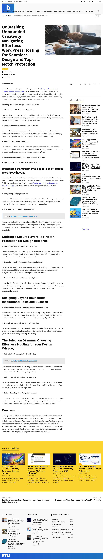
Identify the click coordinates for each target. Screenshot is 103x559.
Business (5, 69)
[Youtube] (89, 1)
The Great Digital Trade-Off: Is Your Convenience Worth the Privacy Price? (91, 189)
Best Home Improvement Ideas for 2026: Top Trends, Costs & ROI (91, 177)
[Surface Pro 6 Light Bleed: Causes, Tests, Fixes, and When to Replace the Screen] (75, 120)
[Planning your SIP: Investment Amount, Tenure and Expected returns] (75, 143)
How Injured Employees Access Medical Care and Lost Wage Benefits (40, 529)
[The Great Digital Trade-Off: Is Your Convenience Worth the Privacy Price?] (75, 189)
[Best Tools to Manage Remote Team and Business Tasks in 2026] (90, 459)
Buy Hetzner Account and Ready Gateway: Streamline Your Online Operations (25, 501)
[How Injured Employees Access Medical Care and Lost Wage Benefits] (29, 529)
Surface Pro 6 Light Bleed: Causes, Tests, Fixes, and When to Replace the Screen (90, 120)
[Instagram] (84, 1)
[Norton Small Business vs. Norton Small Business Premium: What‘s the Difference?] (75, 155)
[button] (98, 11)
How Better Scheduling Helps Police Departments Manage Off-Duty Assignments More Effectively (40, 540)
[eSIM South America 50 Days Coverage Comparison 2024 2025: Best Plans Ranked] (75, 109)
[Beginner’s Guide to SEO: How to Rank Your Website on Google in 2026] (75, 213)
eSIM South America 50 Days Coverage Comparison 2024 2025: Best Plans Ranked (91, 108)
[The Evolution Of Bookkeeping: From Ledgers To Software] (75, 132)
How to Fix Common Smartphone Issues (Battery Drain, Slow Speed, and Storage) (90, 201)
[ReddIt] (94, 84)
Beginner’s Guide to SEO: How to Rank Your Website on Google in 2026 (90, 212)
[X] (87, 1)
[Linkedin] (90, 84)
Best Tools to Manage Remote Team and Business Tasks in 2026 (90, 468)
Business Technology (13, 518)
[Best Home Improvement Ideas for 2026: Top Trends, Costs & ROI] (75, 178)
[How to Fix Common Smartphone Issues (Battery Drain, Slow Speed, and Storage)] (75, 201)
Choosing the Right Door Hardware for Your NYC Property (78, 500)
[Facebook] (81, 1)
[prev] (96, 15)
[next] (99, 15)
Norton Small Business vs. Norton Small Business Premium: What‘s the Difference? (91, 154)
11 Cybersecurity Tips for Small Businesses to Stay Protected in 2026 (91, 166)
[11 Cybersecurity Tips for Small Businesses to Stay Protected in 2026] (75, 167)
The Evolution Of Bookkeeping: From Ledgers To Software (90, 131)
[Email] (99, 84)
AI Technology (11, 539)
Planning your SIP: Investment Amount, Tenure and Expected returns (32, 15)
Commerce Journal (9, 74)
